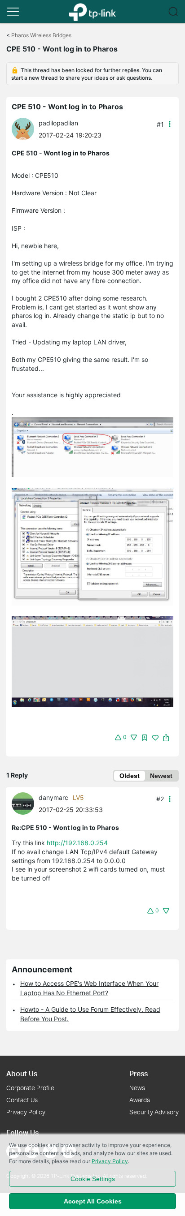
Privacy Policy (25, 1112)
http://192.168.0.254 (77, 842)
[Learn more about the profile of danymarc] (25, 803)
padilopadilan (58, 123)
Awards (139, 1100)
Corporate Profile (30, 1087)
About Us (21, 1073)
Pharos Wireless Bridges (41, 35)
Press (138, 1073)
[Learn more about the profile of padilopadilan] (25, 128)
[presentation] (23, 129)
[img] (144, 737)
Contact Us (22, 1100)
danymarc (53, 797)
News (137, 1087)
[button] (13, 11)
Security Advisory (154, 1112)
